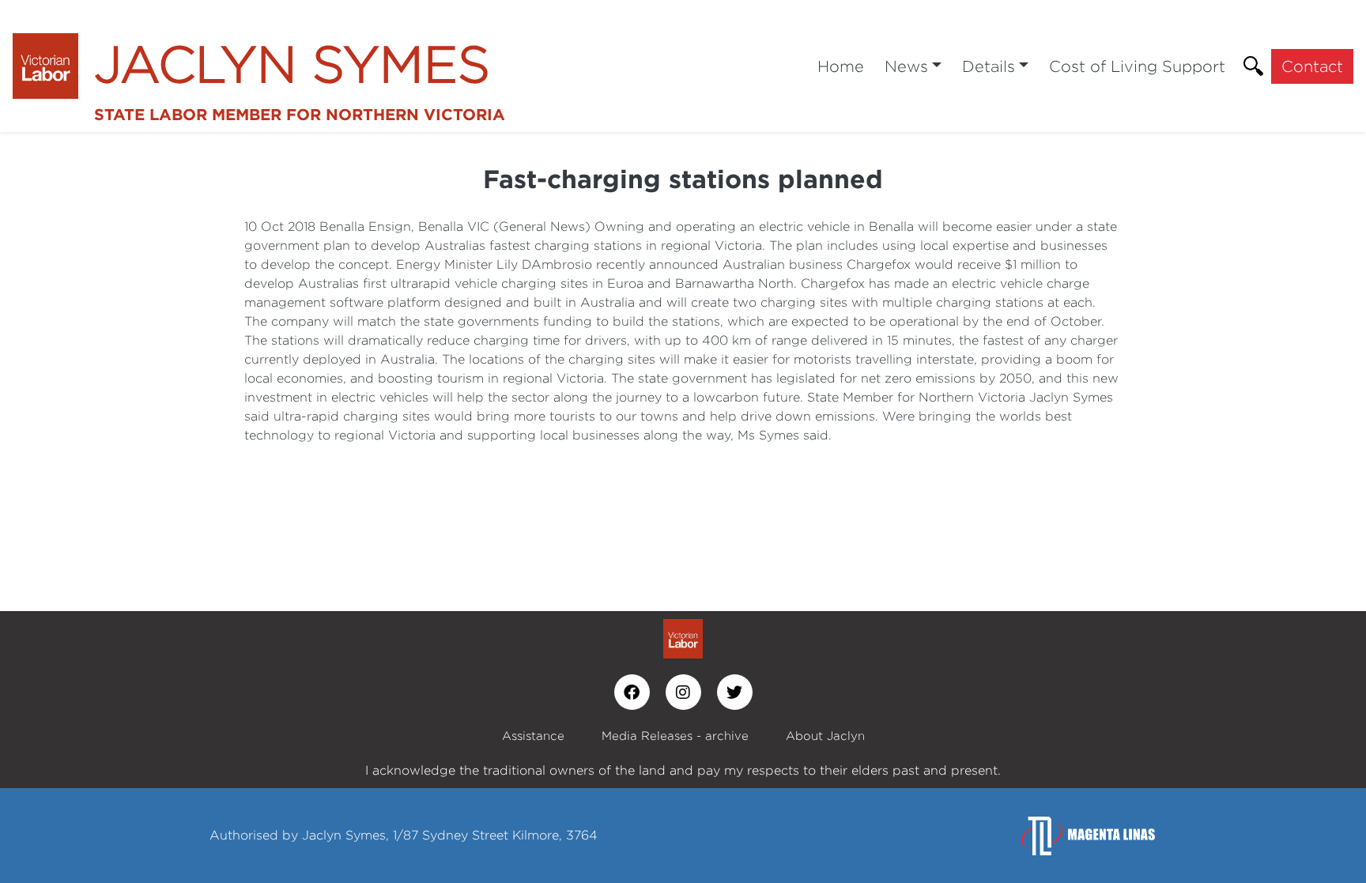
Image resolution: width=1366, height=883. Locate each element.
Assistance (533, 735)
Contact (1312, 66)
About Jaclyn (825, 735)
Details (988, 66)
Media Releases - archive (675, 735)
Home (840, 66)
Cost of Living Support (1137, 66)
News (906, 66)
